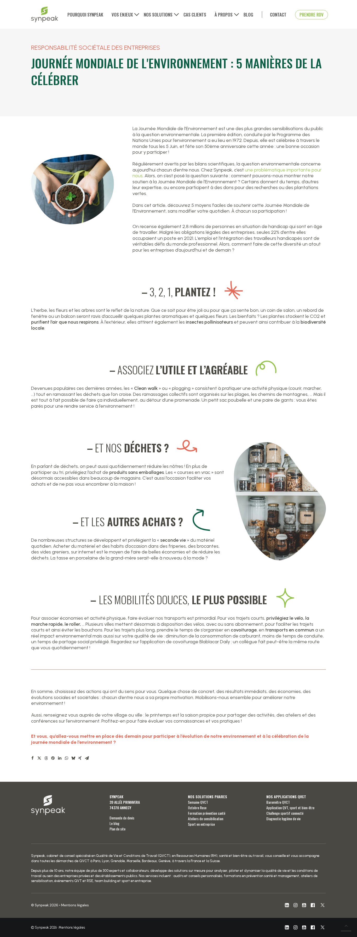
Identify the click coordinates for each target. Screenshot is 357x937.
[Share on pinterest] (53, 758)
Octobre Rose (197, 807)
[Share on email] (87, 758)
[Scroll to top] (346, 925)
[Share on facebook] (32, 758)
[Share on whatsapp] (66, 758)
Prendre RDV (312, 14)
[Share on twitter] (39, 758)
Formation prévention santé (206, 813)
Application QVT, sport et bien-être (290, 807)
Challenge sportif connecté (284, 813)
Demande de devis (122, 817)
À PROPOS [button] (224, 14)
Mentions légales (75, 905)
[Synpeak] (44, 14)
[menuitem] (87, 14)
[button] (287, 905)
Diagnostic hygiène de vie (283, 818)
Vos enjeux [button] (122, 14)
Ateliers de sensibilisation (205, 818)
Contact (278, 14)
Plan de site (117, 828)
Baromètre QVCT (278, 802)
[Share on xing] (80, 758)
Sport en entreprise (201, 824)
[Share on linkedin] (59, 758)
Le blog (114, 823)
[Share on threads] (46, 758)
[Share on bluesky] (73, 758)
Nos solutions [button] (158, 14)
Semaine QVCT (198, 802)
